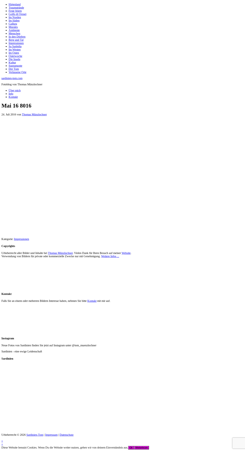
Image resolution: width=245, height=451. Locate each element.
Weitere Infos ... (110, 256)
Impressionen (21, 239)
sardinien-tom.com (11, 78)
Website (126, 253)
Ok (131, 447)
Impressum (51, 434)
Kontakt (91, 300)
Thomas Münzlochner (60, 253)
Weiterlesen (141, 447)
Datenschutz (67, 434)
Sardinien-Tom (34, 434)
